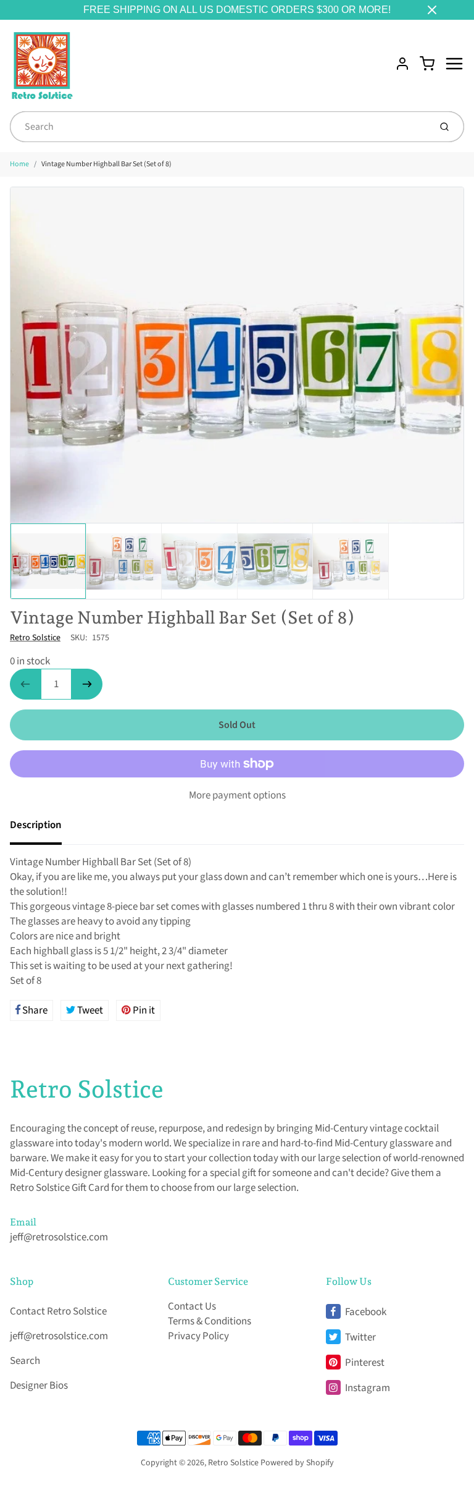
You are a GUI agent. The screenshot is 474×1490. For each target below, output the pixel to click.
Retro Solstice (35, 638)
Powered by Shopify (297, 1463)
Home (19, 164)
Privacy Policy (198, 1336)
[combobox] (219, 126)
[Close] (432, 10)
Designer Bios (39, 1385)
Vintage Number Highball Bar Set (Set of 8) (106, 164)
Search (25, 1360)
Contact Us (192, 1306)
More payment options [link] (237, 795)
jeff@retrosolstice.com (59, 1237)
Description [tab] (36, 825)
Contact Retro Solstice (58, 1311)
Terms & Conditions (209, 1321)
